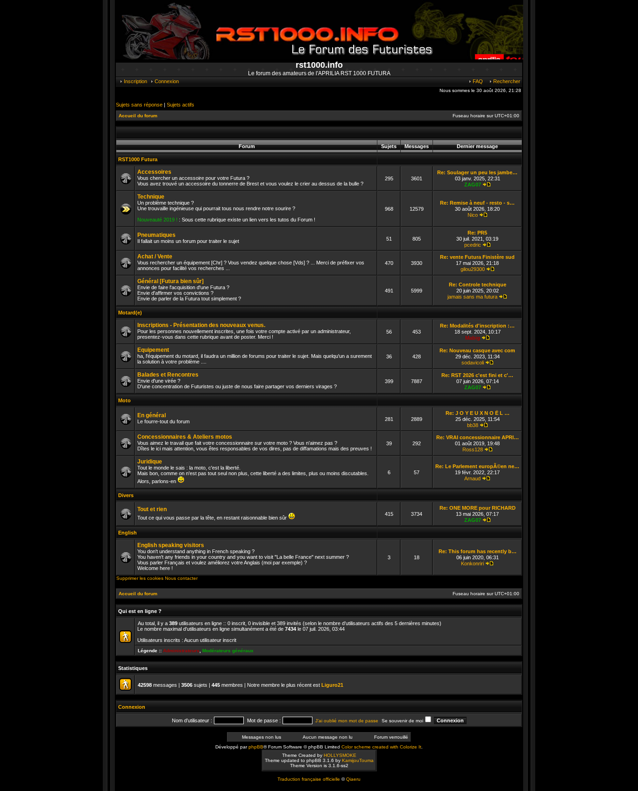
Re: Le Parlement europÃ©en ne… (477, 466)
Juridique (149, 461)
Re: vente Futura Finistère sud (477, 257)
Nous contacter (181, 578)
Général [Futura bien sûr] (170, 281)
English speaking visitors (170, 545)
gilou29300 (473, 269)
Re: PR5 (477, 232)
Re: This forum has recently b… (478, 551)
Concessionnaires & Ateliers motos (184, 437)
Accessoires (154, 172)
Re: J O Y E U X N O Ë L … (478, 413)
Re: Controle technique (477, 284)
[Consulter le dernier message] (486, 184)
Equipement (153, 350)
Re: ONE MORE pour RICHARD (478, 508)
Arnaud (472, 478)
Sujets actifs (180, 104)
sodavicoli (472, 362)
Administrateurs (181, 650)
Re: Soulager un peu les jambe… (477, 172)
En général (151, 415)
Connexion (166, 81)
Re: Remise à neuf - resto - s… (477, 203)
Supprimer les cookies (139, 578)
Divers (126, 495)
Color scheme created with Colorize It (381, 746)
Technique (150, 196)
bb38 (472, 425)
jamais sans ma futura (472, 296)
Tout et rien (152, 509)
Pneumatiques (156, 235)
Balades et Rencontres (167, 374)
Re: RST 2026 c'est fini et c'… (477, 375)
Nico (473, 215)
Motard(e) (130, 312)
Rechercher (506, 81)
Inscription (134, 81)
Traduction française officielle (308, 779)
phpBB (255, 746)
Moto (124, 400)
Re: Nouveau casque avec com (477, 350)
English (127, 532)
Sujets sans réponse (139, 104)
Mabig (472, 338)
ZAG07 (472, 184)
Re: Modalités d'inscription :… (477, 325)
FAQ (477, 81)
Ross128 (472, 449)
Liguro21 (332, 685)
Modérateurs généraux (228, 650)
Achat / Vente (154, 256)
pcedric (472, 245)
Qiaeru (353, 779)
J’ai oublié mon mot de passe (346, 720)
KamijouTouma (358, 760)
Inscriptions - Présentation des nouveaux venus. (201, 325)
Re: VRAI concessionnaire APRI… (477, 437)
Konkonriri (472, 563)
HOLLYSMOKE (340, 755)
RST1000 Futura (137, 159)
